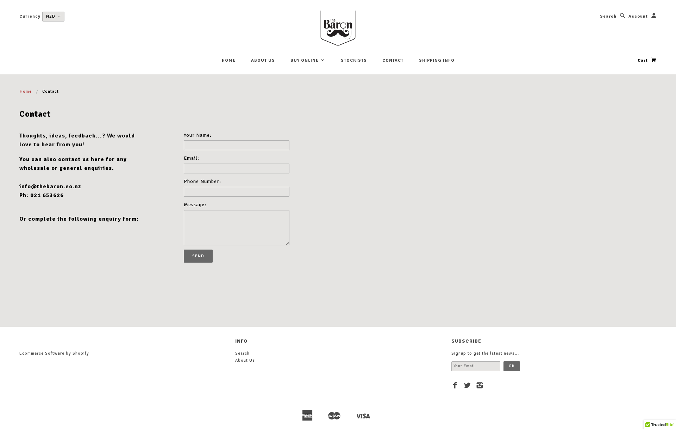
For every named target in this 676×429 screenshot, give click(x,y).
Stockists (354, 60)
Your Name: (198, 135)
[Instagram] (479, 385)
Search (608, 16)
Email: (191, 158)
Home (229, 60)
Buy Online (305, 60)
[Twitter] (467, 385)
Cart (643, 60)
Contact (392, 60)
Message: (195, 205)
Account (638, 16)
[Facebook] (455, 385)
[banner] (338, 28)
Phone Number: (202, 181)
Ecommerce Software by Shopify (54, 353)
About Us (263, 60)
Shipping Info (437, 60)
